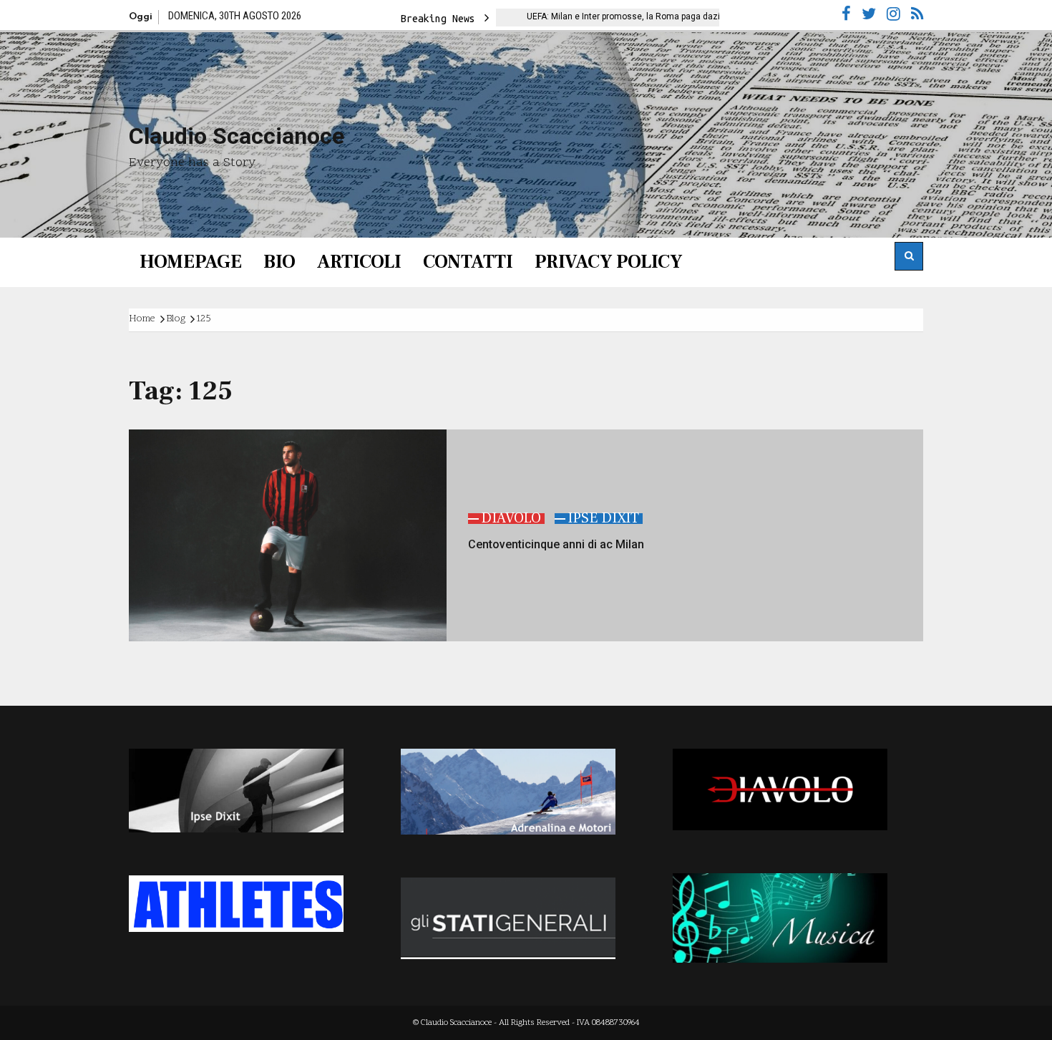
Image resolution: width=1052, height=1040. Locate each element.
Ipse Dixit (603, 518)
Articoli (359, 262)
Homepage (191, 262)
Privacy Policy (608, 262)
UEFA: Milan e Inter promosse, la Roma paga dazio (582, 16)
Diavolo (511, 518)
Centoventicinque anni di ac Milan (556, 544)
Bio (279, 262)
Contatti (468, 262)
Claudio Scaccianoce (236, 136)
